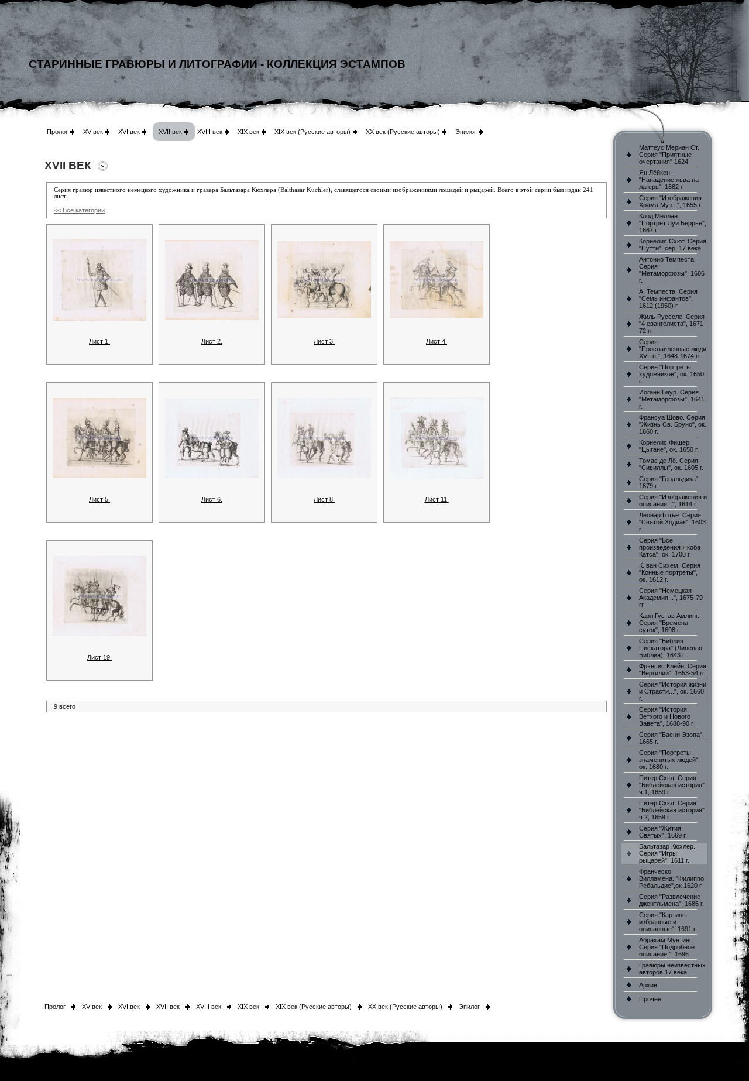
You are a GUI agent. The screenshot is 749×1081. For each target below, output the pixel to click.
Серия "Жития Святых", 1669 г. (663, 832)
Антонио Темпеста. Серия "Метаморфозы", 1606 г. (672, 270)
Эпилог (465, 131)
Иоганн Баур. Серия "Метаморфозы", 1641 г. (672, 399)
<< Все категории (79, 210)
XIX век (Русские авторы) (312, 131)
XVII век (170, 131)
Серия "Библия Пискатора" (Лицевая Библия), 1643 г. (670, 647)
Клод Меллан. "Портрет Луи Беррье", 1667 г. (672, 223)
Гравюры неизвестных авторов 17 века (672, 969)
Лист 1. (99, 341)
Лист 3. (324, 341)
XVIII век (209, 131)
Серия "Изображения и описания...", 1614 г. (673, 500)
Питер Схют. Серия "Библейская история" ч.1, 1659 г (672, 784)
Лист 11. (437, 499)
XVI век (129, 131)
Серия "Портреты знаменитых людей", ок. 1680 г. (669, 759)
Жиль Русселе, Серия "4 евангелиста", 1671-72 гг (672, 323)
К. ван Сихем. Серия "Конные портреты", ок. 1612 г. (669, 572)
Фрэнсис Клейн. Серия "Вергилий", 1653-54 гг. (672, 670)
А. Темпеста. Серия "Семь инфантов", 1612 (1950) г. (668, 298)
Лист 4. (436, 341)
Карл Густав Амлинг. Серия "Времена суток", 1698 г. (669, 622)
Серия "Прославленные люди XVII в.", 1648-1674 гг (672, 348)
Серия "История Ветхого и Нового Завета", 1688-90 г (666, 716)
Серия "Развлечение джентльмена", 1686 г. (671, 900)
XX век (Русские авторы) (403, 131)
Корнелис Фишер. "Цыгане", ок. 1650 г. (669, 446)
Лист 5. (99, 499)
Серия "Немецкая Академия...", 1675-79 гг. (671, 597)
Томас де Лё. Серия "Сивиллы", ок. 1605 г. (671, 464)
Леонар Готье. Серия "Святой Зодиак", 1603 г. (672, 522)
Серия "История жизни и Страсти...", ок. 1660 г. (672, 691)
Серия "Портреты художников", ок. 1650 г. (671, 374)
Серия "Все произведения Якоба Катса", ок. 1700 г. (669, 547)
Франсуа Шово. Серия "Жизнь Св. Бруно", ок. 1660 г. (672, 424)
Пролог (57, 131)
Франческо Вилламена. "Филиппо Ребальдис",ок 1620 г (671, 878)
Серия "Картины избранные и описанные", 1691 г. (668, 921)
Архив (648, 985)
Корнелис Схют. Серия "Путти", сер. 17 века (672, 245)
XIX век (248, 131)
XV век (93, 131)
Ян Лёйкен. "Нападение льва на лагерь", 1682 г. (669, 179)
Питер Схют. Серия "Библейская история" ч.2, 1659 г (672, 810)
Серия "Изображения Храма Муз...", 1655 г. (670, 201)
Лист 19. (99, 657)
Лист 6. (211, 499)
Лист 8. (324, 499)
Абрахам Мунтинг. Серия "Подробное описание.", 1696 (667, 947)
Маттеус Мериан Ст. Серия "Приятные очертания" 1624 (669, 154)
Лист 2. (211, 341)
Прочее (650, 999)
